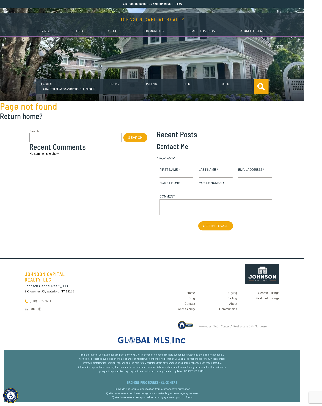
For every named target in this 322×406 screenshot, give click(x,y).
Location (46, 83)
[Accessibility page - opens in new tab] (185, 327)
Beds (187, 83)
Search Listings (201, 31)
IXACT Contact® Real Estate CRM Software (239, 326)
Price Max (152, 83)
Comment (167, 196)
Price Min (114, 83)
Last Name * (208, 169)
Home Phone (170, 182)
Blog (192, 298)
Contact (189, 303)
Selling (77, 31)
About (113, 31)
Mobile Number (211, 182)
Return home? (21, 116)
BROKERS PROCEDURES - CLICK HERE (152, 382)
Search (34, 131)
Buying (43, 31)
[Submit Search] (261, 86)
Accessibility (186, 309)
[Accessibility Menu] (10, 395)
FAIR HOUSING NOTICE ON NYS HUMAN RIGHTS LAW (152, 3)
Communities (153, 31)
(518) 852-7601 (40, 301)
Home (191, 292)
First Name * (170, 169)
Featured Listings (252, 31)
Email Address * (251, 169)
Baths (225, 83)
